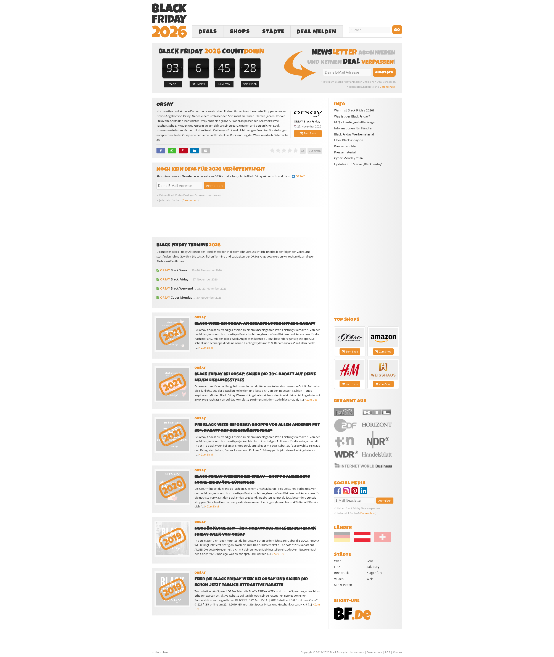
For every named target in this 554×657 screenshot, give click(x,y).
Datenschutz (387, 87)
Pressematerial (345, 152)
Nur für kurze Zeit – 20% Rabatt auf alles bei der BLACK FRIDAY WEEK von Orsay (255, 531)
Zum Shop (310, 133)
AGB (387, 652)
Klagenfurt (374, 573)
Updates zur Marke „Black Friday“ (358, 164)
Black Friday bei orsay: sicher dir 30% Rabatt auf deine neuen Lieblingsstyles (255, 377)
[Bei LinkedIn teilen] (194, 150)
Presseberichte (345, 146)
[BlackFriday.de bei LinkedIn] (364, 493)
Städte (273, 31)
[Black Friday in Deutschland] (344, 541)
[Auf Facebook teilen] (160, 150)
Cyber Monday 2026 (348, 158)
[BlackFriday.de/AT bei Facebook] (338, 493)
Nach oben (161, 652)
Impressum (357, 652)
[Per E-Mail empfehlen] (205, 150)
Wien (337, 561)
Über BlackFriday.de (348, 140)
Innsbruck (341, 573)
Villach (339, 579)
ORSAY (300, 176)
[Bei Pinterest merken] (183, 150)
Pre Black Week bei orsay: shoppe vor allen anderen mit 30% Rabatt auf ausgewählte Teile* (257, 428)
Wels (370, 579)
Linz (337, 567)
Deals (208, 31)
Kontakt (397, 652)
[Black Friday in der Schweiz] (381, 541)
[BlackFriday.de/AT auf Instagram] (347, 493)
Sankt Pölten (343, 585)
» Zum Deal (206, 347)
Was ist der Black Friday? (352, 116)
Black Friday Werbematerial (354, 134)
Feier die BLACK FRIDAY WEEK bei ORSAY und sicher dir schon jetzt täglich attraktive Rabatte (251, 582)
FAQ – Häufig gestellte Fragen (355, 122)
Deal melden (317, 31)
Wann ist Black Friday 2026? (354, 110)
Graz (370, 561)
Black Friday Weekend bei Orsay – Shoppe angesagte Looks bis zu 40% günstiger (252, 479)
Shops (240, 31)
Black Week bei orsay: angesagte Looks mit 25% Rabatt (255, 323)
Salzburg (373, 567)
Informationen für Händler (353, 128)
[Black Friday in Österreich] (362, 541)
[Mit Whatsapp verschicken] (172, 150)
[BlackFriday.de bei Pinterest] (355, 493)
